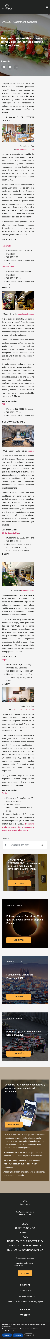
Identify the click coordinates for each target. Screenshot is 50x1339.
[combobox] (20, 845)
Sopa (4, 660)
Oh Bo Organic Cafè (10, 533)
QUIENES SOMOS (25, 1228)
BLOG (25, 1223)
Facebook (25, 1315)
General (32, 21)
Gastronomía (20, 21)
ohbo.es (31, 451)
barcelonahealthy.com (25, 149)
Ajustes (29, 1335)
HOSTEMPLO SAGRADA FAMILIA (25, 1250)
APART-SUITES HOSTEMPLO (25, 1245)
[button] (47, 7)
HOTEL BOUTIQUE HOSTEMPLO (25, 1241)
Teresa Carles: (8, 267)
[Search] (42, 845)
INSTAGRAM (25, 1309)
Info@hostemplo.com (27, 1296)
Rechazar (18, 1335)
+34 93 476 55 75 (25, 1291)
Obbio (4, 404)
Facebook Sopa (27, 590)
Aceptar (7, 1335)
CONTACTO (25, 1232)
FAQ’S (25, 1237)
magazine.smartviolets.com (23, 709)
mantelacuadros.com (25, 314)
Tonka (4, 793)
